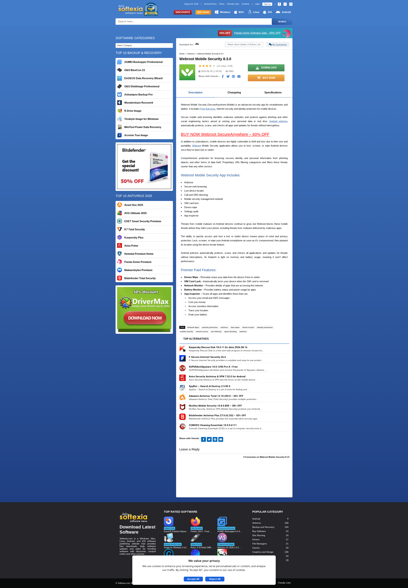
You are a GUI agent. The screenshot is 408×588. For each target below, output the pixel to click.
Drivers (255, 539)
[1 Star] (200, 66)
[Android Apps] (197, 44)
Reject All (214, 579)
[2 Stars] (203, 66)
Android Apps (193, 327)
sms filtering (216, 331)
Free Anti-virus (207, 108)
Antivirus (191, 54)
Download (269, 67)
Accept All (193, 579)
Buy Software (259, 531)
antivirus (224, 327)
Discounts (183, 12)
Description (196, 92)
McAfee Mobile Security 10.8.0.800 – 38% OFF (215, 405)
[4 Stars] (210, 66)
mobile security (186, 331)
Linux (256, 12)
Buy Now (203, 12)
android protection (210, 327)
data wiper (235, 327)
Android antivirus (278, 121)
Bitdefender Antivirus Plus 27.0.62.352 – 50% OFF (217, 415)
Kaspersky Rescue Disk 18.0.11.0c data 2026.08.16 (218, 347)
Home (182, 54)
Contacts (245, 4)
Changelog (234, 92)
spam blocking (230, 331)
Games (256, 548)
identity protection (265, 327)
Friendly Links (233, 4)
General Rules (210, 4)
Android (286, 12)
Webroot (196, 145)
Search (282, 21)
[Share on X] (228, 77)
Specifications (273, 92)
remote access (202, 331)
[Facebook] (279, 4)
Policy (221, 4)
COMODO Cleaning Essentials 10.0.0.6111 (213, 425)
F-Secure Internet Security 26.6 (207, 357)
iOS (270, 12)
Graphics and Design (262, 552)
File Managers (259, 543)
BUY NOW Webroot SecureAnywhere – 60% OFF (225, 134)
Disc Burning (258, 535)
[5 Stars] (214, 66)
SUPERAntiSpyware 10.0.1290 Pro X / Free (213, 366)
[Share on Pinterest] (233, 77)
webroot (243, 331)
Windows (225, 12)
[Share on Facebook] (222, 77)
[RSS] (290, 4)
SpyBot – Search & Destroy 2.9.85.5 (209, 386)
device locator (248, 327)
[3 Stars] (207, 66)
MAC (241, 12)
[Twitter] (285, 4)
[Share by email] (239, 77)
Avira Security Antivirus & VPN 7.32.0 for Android (217, 376)
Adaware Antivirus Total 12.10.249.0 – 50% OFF (216, 396)
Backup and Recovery (263, 527)
